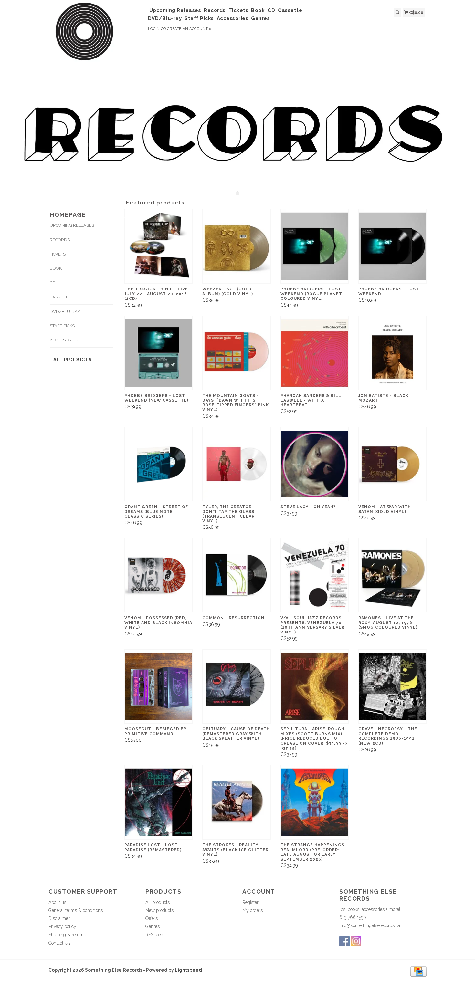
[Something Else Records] (95, 34)
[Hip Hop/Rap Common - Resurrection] (236, 575)
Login (154, 29)
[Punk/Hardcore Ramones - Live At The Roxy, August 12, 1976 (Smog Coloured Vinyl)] (392, 575)
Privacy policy (62, 926)
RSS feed (154, 934)
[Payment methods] (418, 971)
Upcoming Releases (175, 10)
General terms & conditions (75, 910)
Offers (151, 918)
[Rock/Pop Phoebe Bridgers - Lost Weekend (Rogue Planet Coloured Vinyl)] (314, 246)
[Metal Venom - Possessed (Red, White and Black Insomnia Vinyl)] (158, 575)
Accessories (232, 18)
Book (258, 10)
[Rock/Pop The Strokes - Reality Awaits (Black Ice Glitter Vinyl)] (236, 802)
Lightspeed (188, 970)
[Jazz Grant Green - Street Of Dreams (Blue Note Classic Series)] (158, 464)
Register (250, 902)
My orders (252, 910)
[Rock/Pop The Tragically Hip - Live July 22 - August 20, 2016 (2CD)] (158, 246)
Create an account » (189, 29)
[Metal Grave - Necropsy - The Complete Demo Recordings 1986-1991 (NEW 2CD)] (392, 687)
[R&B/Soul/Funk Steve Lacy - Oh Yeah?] (314, 464)
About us (57, 902)
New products (159, 910)
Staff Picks (199, 18)
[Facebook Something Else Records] (344, 941)
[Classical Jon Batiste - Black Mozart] (392, 353)
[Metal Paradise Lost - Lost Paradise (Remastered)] (158, 802)
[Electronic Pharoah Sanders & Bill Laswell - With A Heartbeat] (314, 353)
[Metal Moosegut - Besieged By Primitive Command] (158, 687)
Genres (260, 18)
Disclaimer (59, 918)
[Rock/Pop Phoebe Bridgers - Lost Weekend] (392, 246)
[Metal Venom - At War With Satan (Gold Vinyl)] (392, 464)
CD (271, 10)
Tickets (238, 10)
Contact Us (59, 943)
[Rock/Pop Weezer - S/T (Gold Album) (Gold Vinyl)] (236, 246)
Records (215, 10)
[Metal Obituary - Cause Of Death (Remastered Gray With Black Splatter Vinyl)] (236, 687)
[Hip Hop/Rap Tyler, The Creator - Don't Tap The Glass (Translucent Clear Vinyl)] (236, 464)
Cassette (290, 10)
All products (72, 359)
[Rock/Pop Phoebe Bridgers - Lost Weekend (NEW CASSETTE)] (158, 353)
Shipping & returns (67, 934)
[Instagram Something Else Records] (356, 941)
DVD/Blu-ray (165, 18)
